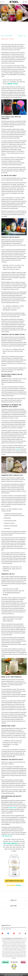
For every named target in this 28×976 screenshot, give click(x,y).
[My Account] (23, 2)
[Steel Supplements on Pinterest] (14, 934)
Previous (20, 35)
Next (24, 35)
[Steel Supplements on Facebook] (8, 934)
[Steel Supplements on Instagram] (20, 934)
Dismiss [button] (21, 975)
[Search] (3, 2)
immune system (12, 84)
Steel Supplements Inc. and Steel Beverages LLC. (13, 938)
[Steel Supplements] (14, 2)
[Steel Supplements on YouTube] (2, 934)
